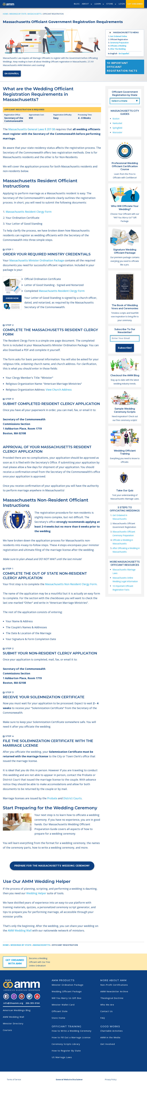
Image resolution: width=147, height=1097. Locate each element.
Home (5, 14)
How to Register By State (66, 1050)
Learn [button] (97, 4)
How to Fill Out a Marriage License (71, 1037)
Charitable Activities (111, 1030)
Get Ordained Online (118, 36)
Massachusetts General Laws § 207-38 (31, 129)
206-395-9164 (33, 1003)
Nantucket (117, 123)
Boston (116, 118)
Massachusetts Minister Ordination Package (36, 260)
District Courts (72, 798)
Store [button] (109, 4)
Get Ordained (135, 4)
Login (122, 4)
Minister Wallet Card (63, 1004)
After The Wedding (118, 49)
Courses (7, 1030)
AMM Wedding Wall (20, 930)
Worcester (117, 132)
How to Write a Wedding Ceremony (71, 1030)
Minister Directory (13, 1023)
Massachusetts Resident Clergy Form (29, 211)
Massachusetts (34, 14)
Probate (52, 798)
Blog (77, 4)
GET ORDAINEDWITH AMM (14, 962)
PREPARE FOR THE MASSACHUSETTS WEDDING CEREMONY (52, 865)
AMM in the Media (110, 1037)
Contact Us (106, 1011)
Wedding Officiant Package (67, 991)
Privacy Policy (110, 1079)
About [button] (85, 4)
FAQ (102, 1017)
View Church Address (59, 389)
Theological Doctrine (111, 998)
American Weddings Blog (17, 1010)
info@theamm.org (13, 1003)
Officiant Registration (119, 39)
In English (112, 53)
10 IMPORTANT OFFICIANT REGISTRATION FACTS (122, 66)
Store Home (58, 1017)
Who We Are (107, 1004)
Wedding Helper (36, 893)
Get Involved (107, 1044)
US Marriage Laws (62, 1057)
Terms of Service (14, 1079)
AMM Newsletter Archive (114, 991)
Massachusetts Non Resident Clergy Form (71, 584)
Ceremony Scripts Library (66, 1044)
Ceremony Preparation (119, 42)
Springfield (117, 127)
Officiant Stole (60, 1011)
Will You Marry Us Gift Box (66, 998)
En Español (12, 73)
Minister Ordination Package (67, 984)
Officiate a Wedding (118, 46)
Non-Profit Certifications (114, 984)
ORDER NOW (12, 298)
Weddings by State (17, 14)
